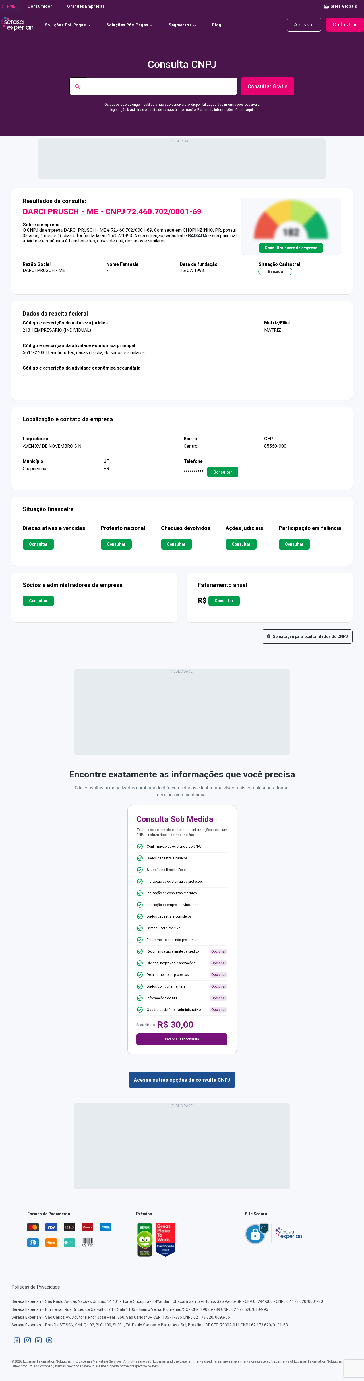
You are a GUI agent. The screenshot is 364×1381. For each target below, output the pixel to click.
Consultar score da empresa (291, 248)
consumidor (40, 6)
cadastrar (345, 25)
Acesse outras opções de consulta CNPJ (182, 1080)
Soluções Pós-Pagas (127, 25)
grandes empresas (86, 6)
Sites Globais (343, 6)
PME (11, 6)
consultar (222, 472)
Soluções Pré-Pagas (65, 25)
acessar (304, 25)
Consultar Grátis (268, 86)
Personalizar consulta (182, 1039)
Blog (217, 25)
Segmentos (180, 25)
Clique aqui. (244, 110)
